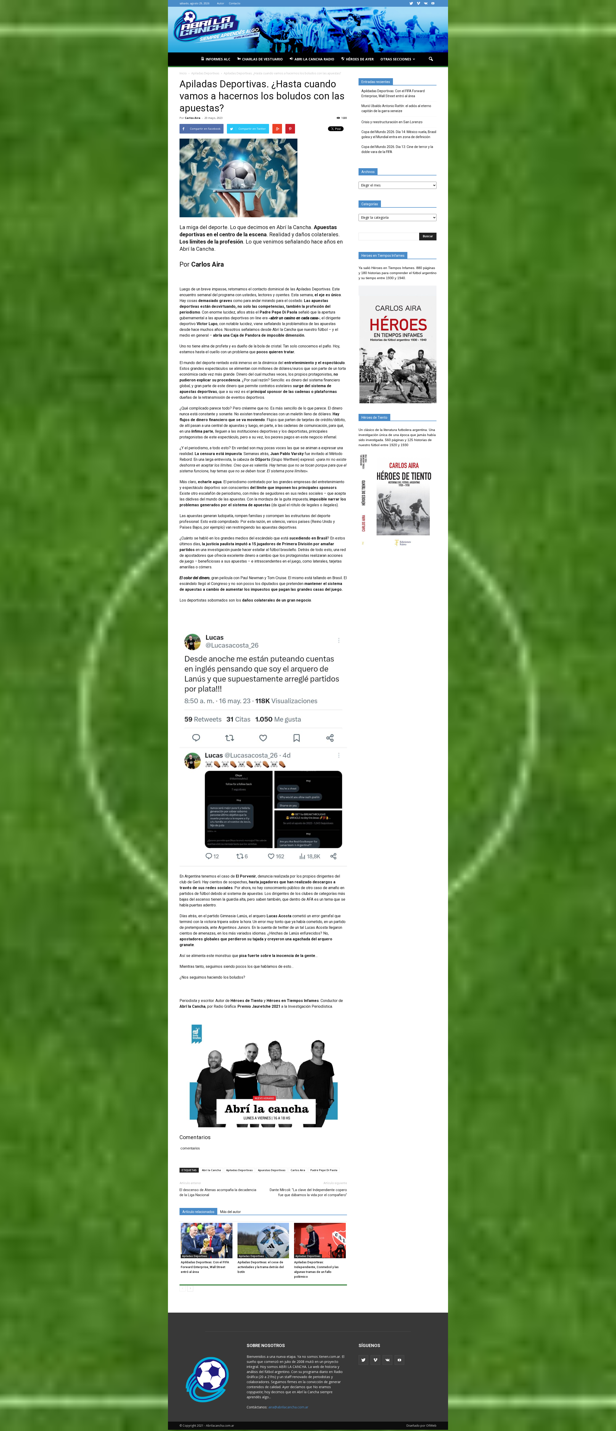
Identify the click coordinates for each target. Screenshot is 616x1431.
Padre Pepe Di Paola (323, 1170)
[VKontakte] (425, 3)
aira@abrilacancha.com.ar (288, 1407)
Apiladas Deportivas (239, 1170)
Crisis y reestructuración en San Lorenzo (392, 122)
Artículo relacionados (198, 1212)
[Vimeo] (418, 3)
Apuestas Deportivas (271, 1170)
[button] (430, 59)
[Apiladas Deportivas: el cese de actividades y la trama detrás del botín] (263, 1240)
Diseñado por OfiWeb (421, 1426)
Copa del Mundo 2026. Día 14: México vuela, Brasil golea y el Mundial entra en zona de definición (398, 134)
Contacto (234, 3)
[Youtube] (432, 3)
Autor (220, 3)
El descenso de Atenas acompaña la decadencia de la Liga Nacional (218, 1192)
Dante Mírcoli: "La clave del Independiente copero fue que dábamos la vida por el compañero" (308, 1192)
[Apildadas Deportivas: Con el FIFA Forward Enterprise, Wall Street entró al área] (206, 1240)
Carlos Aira (192, 118)
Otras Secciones (395, 59)
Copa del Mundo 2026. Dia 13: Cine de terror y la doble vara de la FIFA (397, 149)
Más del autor (230, 1212)
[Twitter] (411, 3)
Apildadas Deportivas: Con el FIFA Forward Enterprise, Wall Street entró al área (205, 1267)
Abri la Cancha (211, 1170)
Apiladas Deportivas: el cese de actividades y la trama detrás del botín (260, 1267)
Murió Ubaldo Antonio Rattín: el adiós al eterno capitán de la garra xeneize (396, 108)
